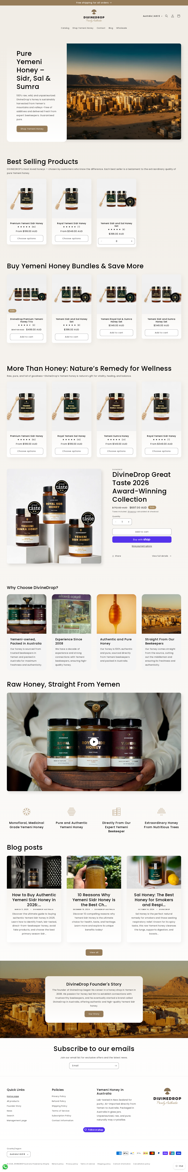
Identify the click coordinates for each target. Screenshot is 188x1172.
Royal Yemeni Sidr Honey (71, 223)
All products (13, 1101)
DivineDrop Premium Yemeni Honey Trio (26, 320)
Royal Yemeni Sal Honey (72, 436)
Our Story (94, 1013)
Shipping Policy (59, 1106)
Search (10, 1115)
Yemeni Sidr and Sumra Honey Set (161, 320)
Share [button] (118, 556)
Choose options (26, 238)
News (9, 1111)
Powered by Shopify (41, 1164)
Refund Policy (59, 1101)
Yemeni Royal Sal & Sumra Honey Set (116, 320)
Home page (13, 1096)
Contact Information (62, 1120)
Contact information (122, 1164)
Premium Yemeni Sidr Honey (26, 223)
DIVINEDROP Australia (23, 1164)
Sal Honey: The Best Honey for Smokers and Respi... (154, 899)
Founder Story (14, 1106)
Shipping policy (104, 1164)
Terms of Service (61, 1111)
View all (94, 952)
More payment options (142, 546)
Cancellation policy (141, 1164)
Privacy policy (72, 1164)
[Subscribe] (116, 1065)
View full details (160, 556)
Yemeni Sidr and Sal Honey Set (116, 224)
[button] (167, 16)
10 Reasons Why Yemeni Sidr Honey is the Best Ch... (94, 899)
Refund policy (58, 1164)
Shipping (132, 511)
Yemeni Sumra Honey (116, 436)
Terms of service (88, 1164)
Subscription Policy (61, 1115)
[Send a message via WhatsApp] (5, 1167)
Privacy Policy (59, 1096)
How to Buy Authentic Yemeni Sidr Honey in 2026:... (34, 899)
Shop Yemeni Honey (32, 128)
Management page (17, 1120)
